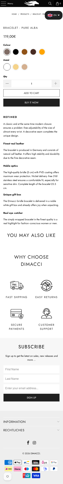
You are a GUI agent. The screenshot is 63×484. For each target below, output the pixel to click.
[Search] (50, 3)
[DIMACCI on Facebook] (28, 443)
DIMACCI (35, 453)
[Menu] (1, 3)
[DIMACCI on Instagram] (34, 443)
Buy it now (31, 102)
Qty (5, 76)
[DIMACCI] (31, 3)
